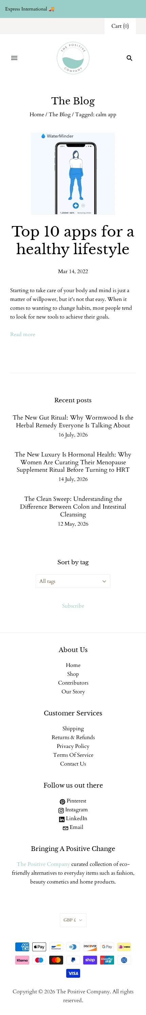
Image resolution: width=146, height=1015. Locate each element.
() (120, 26)
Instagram (76, 809)
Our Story (73, 691)
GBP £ (69, 920)
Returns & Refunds (73, 737)
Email (75, 827)
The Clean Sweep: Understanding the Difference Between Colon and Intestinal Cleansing (73, 507)
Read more (22, 334)
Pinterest (75, 801)
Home (37, 114)
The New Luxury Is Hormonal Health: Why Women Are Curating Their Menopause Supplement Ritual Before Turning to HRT (73, 462)
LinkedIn (76, 818)
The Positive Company (43, 864)
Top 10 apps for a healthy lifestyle (73, 240)
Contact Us (73, 764)
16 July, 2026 (73, 435)
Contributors (73, 683)
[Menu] (14, 58)
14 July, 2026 (73, 479)
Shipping (73, 728)
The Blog (60, 114)
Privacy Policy (73, 746)
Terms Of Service (73, 755)
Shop (73, 674)
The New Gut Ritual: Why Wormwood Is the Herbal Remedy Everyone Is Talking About (73, 421)
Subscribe (73, 606)
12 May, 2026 (73, 524)
